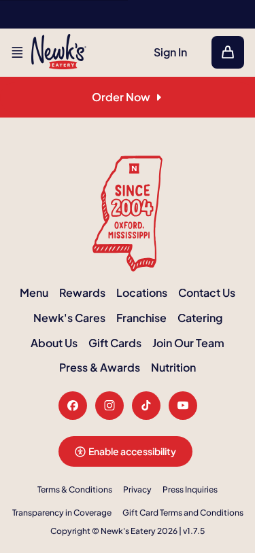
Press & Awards (99, 367)
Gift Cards (114, 343)
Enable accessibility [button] (132, 451)
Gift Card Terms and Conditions (182, 512)
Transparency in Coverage (62, 512)
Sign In (170, 52)
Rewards (82, 292)
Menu (34, 292)
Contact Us (206, 292)
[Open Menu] (17, 52)
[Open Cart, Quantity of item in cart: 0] (227, 52)
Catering (199, 317)
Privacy (137, 489)
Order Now (121, 97)
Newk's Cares (69, 317)
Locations (141, 292)
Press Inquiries (190, 489)
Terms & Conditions (74, 489)
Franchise (141, 317)
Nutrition (173, 367)
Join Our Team (188, 343)
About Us (54, 343)
